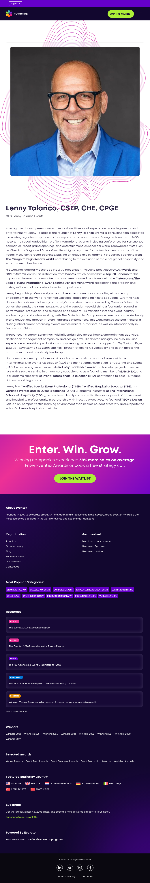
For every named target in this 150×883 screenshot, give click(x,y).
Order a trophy (15, 546)
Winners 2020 (123, 734)
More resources (16, 712)
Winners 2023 (68, 734)
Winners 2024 (50, 734)
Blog (8, 552)
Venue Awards (14, 761)
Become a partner (93, 552)
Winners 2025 (32, 734)
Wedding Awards (124, 761)
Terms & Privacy (66, 877)
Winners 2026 (13, 734)
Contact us (12, 567)
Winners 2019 (13, 739)
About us (11, 541)
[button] (140, 14)
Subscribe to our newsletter (22, 817)
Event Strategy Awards (64, 761)
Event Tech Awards (37, 761)
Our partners (13, 562)
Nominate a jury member (97, 541)
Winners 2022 (86, 734)
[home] (17, 13)
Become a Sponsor (93, 546)
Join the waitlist (121, 14)
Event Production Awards (96, 761)
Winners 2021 (104, 734)
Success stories (15, 557)
